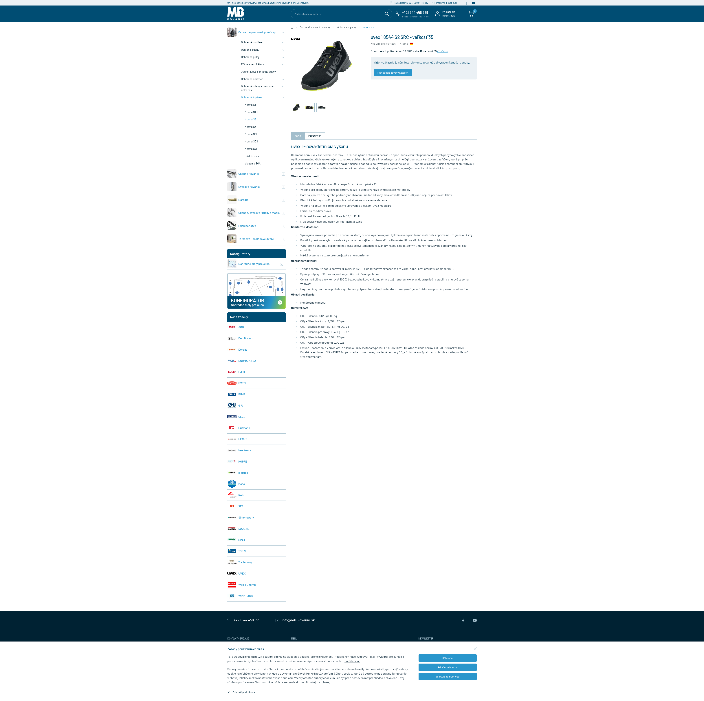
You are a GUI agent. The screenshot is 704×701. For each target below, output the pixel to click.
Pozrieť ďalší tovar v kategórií (393, 72)
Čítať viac (442, 51)
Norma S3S (251, 141)
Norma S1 (250, 104)
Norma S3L (251, 134)
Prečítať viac (352, 661)
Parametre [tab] (314, 136)
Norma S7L (251, 148)
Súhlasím (447, 658)
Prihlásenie (448, 11)
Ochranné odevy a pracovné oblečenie (257, 88)
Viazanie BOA (253, 163)
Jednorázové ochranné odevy (258, 71)
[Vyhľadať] (387, 13)
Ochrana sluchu (250, 49)
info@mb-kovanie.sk (446, 2)
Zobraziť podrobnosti (244, 691)
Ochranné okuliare (252, 42)
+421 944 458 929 (247, 620)
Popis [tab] (298, 136)
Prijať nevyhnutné (447, 667)
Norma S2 (250, 119)
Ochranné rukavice (252, 79)
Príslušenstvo (252, 156)
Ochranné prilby (250, 57)
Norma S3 (250, 126)
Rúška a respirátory (252, 64)
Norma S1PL (252, 112)
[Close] (475, 649)
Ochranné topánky (252, 97)
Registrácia (448, 15)
